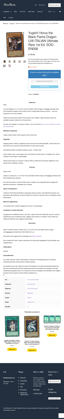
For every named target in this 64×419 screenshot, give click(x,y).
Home (6, 23)
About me (40, 11)
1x (28, 306)
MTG (15, 11)
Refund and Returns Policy (24, 393)
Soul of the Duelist (32, 288)
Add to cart (12, 349)
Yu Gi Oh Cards (37, 393)
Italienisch (30, 293)
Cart (36, 5)
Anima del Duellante (33, 279)
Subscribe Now (44, 86)
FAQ (4, 17)
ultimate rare (30, 302)
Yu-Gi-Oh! (22, 11)
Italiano (29, 297)
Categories (6, 11)
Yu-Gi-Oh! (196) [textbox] (54, 398)
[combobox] (54, 398)
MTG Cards (36, 389)
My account (42, 5)
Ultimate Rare (31, 284)
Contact (11, 17)
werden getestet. (37, 236)
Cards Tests (31, 11)
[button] (23, 33)
